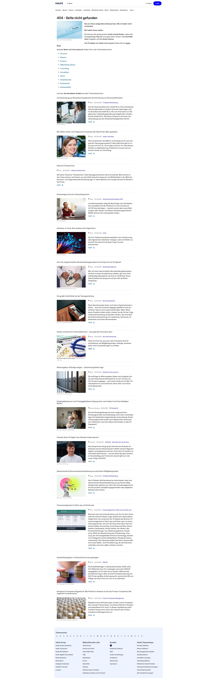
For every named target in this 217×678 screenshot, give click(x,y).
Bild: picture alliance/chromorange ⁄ (66, 358)
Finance (63, 61)
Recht (62, 76)
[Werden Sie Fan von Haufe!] (111, 645)
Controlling (64, 68)
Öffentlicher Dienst (67, 65)
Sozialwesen (65, 83)
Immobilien (64, 72)
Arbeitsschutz (65, 80)
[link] (58, 10)
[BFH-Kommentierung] (71, 346)
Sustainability (65, 87)
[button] (157, 3)
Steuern (63, 57)
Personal (63, 53)
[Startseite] (60, 3)
